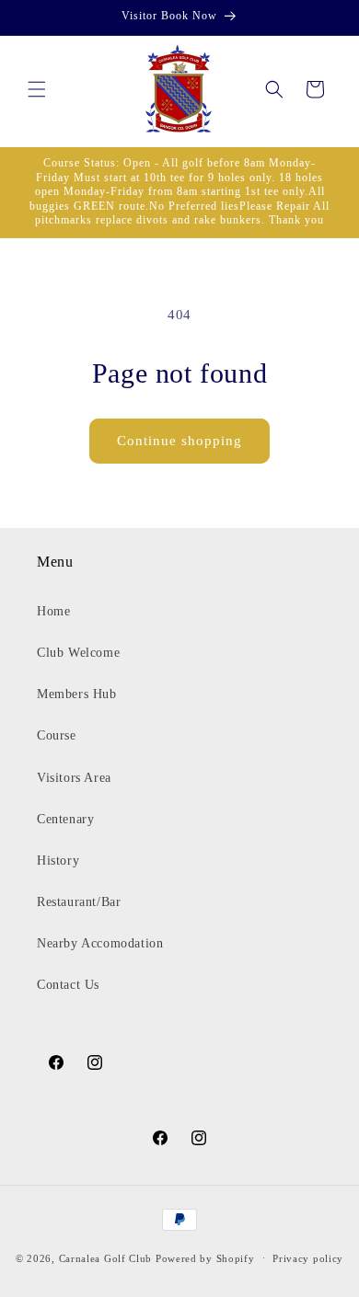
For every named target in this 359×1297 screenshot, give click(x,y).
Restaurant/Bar (79, 902)
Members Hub (77, 694)
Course (56, 735)
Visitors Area (74, 778)
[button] (37, 89)
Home (53, 611)
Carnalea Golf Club (106, 1257)
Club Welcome (78, 653)
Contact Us (68, 985)
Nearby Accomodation (100, 943)
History (58, 860)
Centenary (65, 819)
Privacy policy (307, 1258)
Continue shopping (179, 440)
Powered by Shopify (205, 1257)
